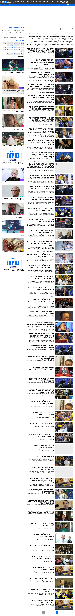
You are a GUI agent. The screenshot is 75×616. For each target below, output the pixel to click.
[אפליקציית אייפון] (7, 4)
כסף (40, 1)
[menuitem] (56, 2)
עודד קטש (22, 35)
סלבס (44, 1)
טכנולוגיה (22, 1)
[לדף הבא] (43, 612)
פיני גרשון (12, 32)
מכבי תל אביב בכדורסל (19, 30)
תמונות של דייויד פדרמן (17, 25)
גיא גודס (8, 32)
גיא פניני (4, 34)
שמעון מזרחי (10, 30)
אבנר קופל (17, 34)
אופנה (17, 1)
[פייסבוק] (3, 4)
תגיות (71, 24)
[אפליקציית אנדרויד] (9, 4)
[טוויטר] (5, 4)
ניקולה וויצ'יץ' (5, 37)
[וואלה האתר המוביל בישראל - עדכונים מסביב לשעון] (65, 2)
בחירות (52, 1)
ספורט (57, 1)
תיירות (27, 1)
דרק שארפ (12, 34)
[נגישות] (2, 2)
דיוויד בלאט (4, 30)
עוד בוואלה (21, 56)
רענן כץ (22, 32)
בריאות (32, 1)
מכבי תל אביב (18, 32)
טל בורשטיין (21, 37)
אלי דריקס (8, 34)
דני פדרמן (22, 34)
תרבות (48, 1)
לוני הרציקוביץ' (13, 37)
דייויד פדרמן (66, 24)
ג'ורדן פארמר (10, 35)
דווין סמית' (4, 35)
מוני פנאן (4, 32)
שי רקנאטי (16, 35)
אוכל (36, 1)
